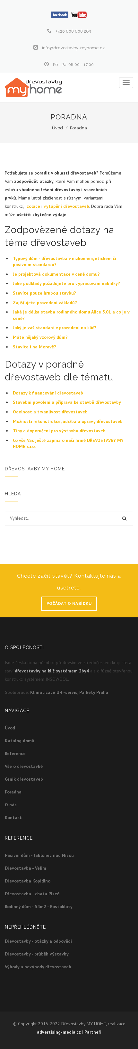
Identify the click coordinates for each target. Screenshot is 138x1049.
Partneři (92, 1032)
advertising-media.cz (59, 1032)
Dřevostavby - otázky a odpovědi (38, 941)
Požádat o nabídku (69, 603)
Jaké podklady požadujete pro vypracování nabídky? (67, 283)
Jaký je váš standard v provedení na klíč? (54, 327)
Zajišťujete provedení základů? (45, 302)
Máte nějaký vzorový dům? (40, 337)
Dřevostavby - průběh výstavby (37, 954)
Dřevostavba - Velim (25, 868)
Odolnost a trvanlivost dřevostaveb (50, 412)
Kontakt (13, 817)
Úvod (57, 128)
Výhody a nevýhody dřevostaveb (38, 967)
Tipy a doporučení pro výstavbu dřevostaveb (59, 431)
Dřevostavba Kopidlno (27, 881)
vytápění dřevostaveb (66, 206)
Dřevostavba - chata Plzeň (32, 894)
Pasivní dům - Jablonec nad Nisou (39, 855)
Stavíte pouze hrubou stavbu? (44, 293)
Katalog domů (19, 741)
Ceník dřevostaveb (24, 779)
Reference (15, 753)
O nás (11, 805)
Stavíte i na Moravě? (34, 347)
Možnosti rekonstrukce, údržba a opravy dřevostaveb (68, 421)
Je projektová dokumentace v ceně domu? (56, 274)
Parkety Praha (93, 692)
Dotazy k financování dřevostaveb (48, 393)
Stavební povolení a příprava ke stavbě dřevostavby (67, 402)
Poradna (78, 128)
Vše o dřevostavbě (24, 766)
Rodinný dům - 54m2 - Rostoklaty (39, 906)
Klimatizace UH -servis (53, 692)
